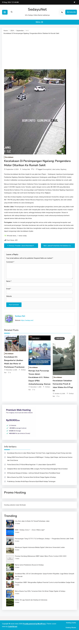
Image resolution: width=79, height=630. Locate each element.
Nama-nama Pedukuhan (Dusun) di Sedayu (29, 565)
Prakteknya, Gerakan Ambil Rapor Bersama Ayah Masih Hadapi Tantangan (31, 481)
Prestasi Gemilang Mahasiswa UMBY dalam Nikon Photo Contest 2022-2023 (40, 556)
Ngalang (63, 169)
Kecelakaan (9, 157)
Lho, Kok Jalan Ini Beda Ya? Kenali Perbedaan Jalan (32, 521)
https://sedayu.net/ (27, 320)
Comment (10, 262)
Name (8, 281)
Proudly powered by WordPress (34, 624)
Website (9, 296)
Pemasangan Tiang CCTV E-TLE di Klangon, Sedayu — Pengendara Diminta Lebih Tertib (44, 539)
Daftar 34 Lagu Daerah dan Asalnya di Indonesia (31, 600)
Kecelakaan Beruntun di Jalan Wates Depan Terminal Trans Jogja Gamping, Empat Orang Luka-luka (39, 453)
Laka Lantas (56, 169)
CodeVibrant (12, 626)
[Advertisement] (39, 50)
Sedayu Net (26, 169)
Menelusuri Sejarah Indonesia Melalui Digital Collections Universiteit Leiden (40, 547)
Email (8, 289)
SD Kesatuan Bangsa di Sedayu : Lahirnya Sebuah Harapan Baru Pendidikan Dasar (33, 473)
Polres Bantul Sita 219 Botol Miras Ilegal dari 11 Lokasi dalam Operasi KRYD (31, 464)
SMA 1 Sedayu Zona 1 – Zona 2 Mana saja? (30, 530)
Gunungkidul (47, 169)
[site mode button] (62, 12)
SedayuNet (37, 9)
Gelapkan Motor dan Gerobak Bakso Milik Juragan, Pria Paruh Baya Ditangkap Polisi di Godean (37, 469)
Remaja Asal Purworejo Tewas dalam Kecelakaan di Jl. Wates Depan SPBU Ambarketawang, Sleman (39, 377)
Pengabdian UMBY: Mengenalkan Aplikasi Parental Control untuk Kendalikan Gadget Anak (44, 582)
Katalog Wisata (71, 627)
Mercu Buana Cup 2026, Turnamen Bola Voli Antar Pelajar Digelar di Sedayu (31, 477)
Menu (38, 22)
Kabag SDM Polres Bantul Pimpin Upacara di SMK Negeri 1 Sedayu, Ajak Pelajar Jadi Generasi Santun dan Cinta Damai (39, 458)
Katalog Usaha (71, 623)
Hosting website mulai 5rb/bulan (15, 505)
